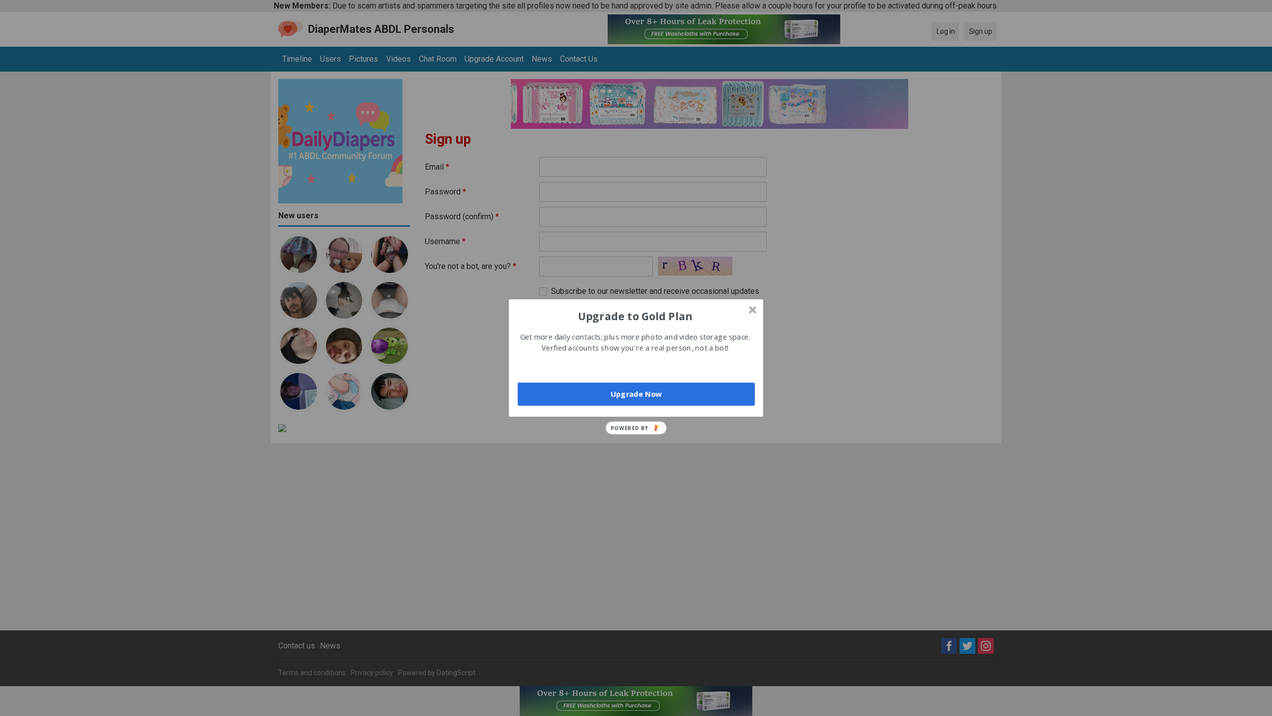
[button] (635, 316)
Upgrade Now (636, 394)
